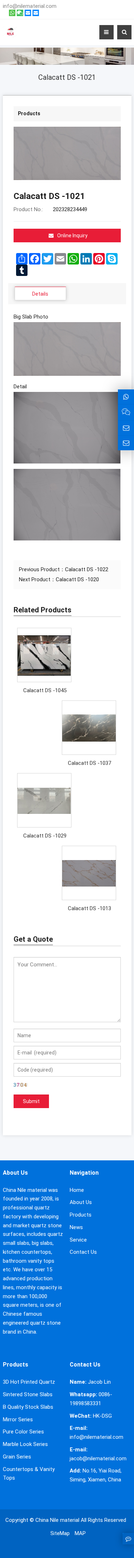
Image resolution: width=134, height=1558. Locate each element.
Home (77, 1190)
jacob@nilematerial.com (98, 1458)
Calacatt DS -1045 (44, 690)
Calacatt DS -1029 (44, 836)
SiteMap (60, 1533)
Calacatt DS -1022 (86, 569)
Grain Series (17, 1456)
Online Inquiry (72, 235)
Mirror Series (18, 1419)
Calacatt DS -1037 (89, 763)
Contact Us (83, 1252)
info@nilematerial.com (29, 6)
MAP (80, 1533)
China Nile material (57, 1520)
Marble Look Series (25, 1444)
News (76, 1227)
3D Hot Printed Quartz (29, 1382)
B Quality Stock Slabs (28, 1407)
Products (80, 1215)
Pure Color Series (23, 1431)
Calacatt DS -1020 (77, 579)
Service (78, 1240)
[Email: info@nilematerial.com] (126, 428)
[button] (67, 48)
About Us (81, 1202)
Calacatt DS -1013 (89, 908)
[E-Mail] (28, 13)
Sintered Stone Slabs (28, 1394)
